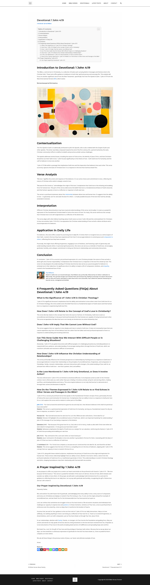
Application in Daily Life (45, 39)
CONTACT (114, 3)
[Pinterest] (44, 549)
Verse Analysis (43, 35)
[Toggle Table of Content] (97, 29)
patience (66, 505)
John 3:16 (40, 404)
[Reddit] (59, 549)
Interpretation (43, 37)
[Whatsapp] (50, 549)
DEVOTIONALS (84, 3)
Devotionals (40, 23)
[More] (66, 549)
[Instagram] (47, 549)
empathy (106, 266)
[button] (121, 3)
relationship (69, 194)
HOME (64, 3)
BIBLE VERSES (73, 3)
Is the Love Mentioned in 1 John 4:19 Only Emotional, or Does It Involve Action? (62, 54)
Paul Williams (50, 273)
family (60, 520)
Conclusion (42, 41)
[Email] (62, 549)
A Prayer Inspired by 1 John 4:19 (48, 58)
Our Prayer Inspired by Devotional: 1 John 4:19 (53, 60)
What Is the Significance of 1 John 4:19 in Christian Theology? (57, 45)
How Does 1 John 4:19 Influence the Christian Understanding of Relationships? (61, 52)
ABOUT (106, 3)
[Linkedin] (56, 549)
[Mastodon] (53, 549)
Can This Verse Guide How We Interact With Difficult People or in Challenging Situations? (64, 51)
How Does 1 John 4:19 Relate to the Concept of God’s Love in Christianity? (60, 47)
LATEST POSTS (96, 3)
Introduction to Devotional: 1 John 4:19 (50, 31)
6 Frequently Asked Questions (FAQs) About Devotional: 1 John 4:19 (58, 43)
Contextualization (44, 33)
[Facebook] (38, 549)
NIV (55, 79)
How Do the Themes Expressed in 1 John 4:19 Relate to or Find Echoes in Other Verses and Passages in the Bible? (70, 56)
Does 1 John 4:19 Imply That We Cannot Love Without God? (57, 49)
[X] (41, 549)
